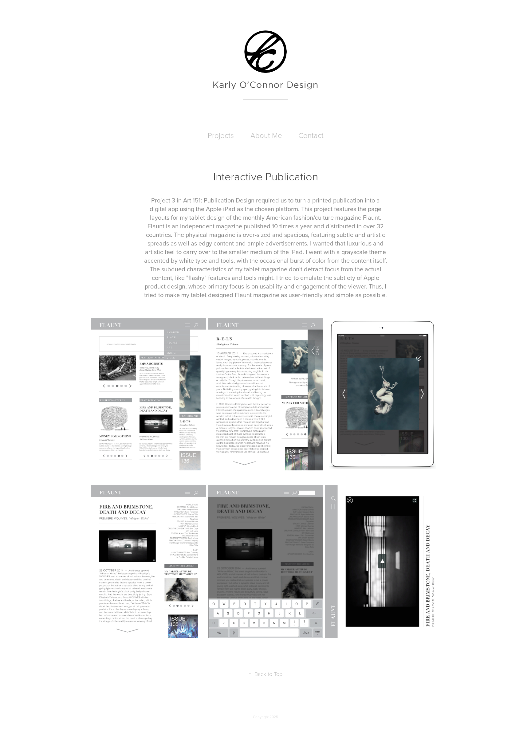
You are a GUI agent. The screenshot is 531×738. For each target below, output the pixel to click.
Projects (221, 135)
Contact (311, 135)
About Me (266, 135)
